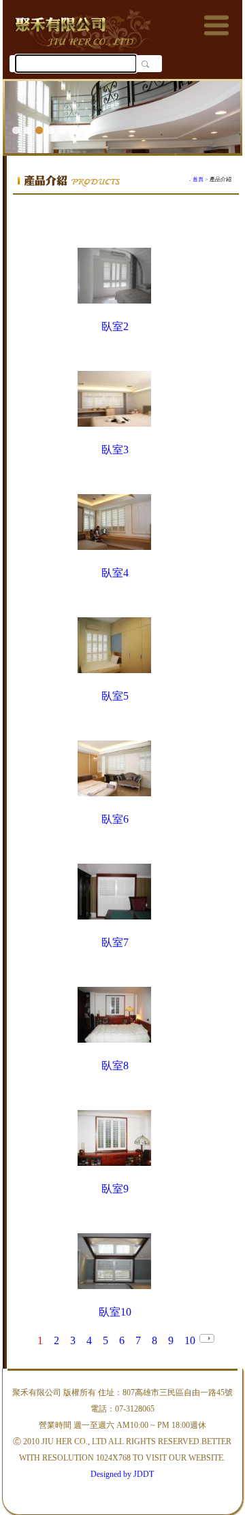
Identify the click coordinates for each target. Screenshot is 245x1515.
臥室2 (115, 326)
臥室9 (115, 1188)
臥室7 (115, 942)
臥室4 (115, 573)
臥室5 (115, 696)
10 (189, 1340)
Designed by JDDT (122, 1474)
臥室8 (115, 1065)
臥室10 (115, 1312)
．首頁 (195, 179)
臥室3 (115, 449)
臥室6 (115, 819)
